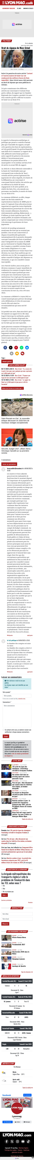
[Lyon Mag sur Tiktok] (27, 1143)
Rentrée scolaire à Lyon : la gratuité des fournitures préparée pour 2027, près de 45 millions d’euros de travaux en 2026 (22, 804)
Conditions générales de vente (20, 1151)
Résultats (30, 902)
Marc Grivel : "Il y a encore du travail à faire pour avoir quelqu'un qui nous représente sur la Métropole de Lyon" (16, 371)
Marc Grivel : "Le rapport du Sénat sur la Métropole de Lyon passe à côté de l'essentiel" (15, 382)
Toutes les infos (26, 819)
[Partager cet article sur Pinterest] (16, 347)
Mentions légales (23, 1148)
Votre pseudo (7, 692)
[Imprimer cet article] (11, 353)
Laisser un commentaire (9, 464)
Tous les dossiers (26, 972)
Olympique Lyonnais (18, 959)
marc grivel (7, 361)
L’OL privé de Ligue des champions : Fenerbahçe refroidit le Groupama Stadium (22, 768)
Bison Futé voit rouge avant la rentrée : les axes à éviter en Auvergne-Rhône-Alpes (22, 814)
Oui (4, 886)
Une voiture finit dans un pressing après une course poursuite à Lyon (20, 776)
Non (4, 888)
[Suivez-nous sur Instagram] (17, 1143)
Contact (20, 1150)
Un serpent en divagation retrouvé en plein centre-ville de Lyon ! (21, 794)
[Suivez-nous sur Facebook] (17, 1109)
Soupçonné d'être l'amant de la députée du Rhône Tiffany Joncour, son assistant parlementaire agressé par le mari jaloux (17, 849)
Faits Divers (15, 772)
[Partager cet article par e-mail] (17, 353)
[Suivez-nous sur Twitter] (11, 1143)
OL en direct (15, 764)
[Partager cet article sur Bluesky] (27, 347)
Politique (6, 41)
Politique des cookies (11, 1150)
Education (14, 798)
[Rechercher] (31, 2)
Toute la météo (26, 1088)
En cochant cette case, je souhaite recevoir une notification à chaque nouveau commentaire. (18, 731)
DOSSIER (14, 935)
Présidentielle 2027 (18, 944)
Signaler (31, 635)
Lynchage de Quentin (19, 966)
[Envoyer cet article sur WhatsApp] (21, 347)
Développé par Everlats (17, 1156)
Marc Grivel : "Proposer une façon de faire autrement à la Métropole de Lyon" (15, 376)
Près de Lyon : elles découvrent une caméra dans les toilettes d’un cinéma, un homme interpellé (22, 785)
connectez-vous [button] (21, 699)
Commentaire (7, 702)
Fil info (19, 8)
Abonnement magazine (8, 8)
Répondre (10, 635)
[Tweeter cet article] (11, 347)
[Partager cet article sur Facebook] (5, 347)
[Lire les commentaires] (22, 353)
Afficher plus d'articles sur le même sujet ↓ (12, 388)
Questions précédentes (6, 900)
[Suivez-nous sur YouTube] (22, 1143)
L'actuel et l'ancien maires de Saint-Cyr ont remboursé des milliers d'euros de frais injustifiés (16, 76)
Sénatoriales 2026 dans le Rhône (20, 952)
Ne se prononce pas (8, 891)
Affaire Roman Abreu (19, 937)
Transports (15, 810)
